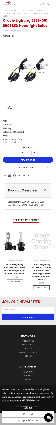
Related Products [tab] (26, 220)
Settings (28, 407)
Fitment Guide (28, 341)
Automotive (28, 372)
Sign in (22, 352)
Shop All (28, 376)
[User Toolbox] (43, 3)
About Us (28, 349)
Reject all (28, 414)
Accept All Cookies (28, 420)
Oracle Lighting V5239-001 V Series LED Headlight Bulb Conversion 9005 (14, 269)
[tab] (28, 190)
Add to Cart (15, 281)
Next (53, 246)
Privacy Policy (32, 400)
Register (33, 352)
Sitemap (28, 356)
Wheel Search (28, 345)
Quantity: (28, 147)
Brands (28, 379)
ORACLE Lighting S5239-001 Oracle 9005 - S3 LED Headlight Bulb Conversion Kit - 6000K (41, 272)
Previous (3, 246)
